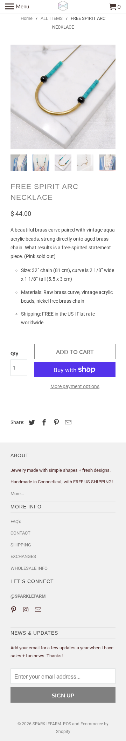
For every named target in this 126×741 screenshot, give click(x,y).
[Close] (115, 299)
